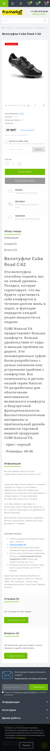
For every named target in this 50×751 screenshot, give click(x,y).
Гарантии (20, 215)
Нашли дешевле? (27, 130)
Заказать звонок (39, 14)
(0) (28, 105)
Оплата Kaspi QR (18, 544)
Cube (21, 113)
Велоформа (40, 28)
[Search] (45, 20)
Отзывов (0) (10, 243)
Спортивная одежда (24, 28)
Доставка (20, 201)
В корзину (25, 171)
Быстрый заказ (25, 180)
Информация (11, 237)
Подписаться (38, 687)
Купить (38, 149)
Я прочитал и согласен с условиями (25, 693)
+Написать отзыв (16, 620)
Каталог (10, 28)
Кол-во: (8, 159)
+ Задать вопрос (16, 655)
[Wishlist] (35, 105)
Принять (26, 745)
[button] (21, 3)
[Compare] (43, 105)
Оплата (18, 189)
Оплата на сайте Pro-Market (25, 692)
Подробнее (20, 738)
